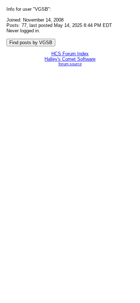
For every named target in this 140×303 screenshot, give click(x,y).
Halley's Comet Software (70, 59)
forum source (70, 64)
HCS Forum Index (70, 53)
